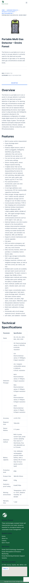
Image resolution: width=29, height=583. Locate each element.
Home (3, 536)
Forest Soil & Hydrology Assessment (13, 549)
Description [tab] (14, 83)
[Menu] (26, 2)
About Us (4, 538)
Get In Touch (6, 542)
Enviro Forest (5, 4)
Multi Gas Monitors (15, 75)
